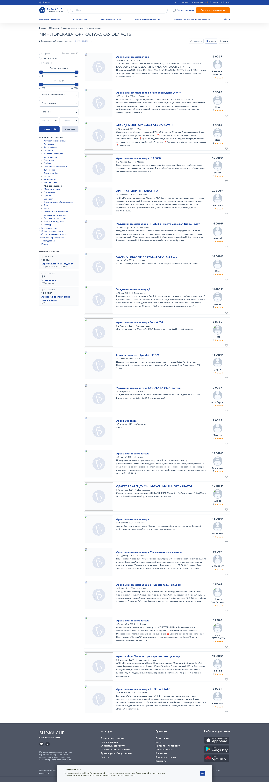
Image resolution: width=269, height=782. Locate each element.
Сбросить (70, 129)
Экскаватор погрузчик (55, 218)
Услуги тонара (48, 280)
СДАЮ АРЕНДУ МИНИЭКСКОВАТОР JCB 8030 (146, 257)
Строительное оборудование (58, 202)
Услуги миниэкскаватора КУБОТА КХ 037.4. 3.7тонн (148, 388)
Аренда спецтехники (49, 19)
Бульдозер (49, 160)
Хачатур (217, 435)
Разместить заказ (185, 10)
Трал (46, 208)
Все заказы (161, 753)
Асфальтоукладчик (53, 153)
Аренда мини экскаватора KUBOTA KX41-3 (143, 689)
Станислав (217, 468)
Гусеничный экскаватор (55, 166)
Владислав (217, 703)
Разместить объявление (212, 10)
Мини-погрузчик (52, 189)
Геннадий (217, 670)
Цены (158, 742)
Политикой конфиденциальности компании (82, 775)
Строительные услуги (111, 19)
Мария (217, 172)
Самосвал (48, 199)
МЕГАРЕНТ (217, 566)
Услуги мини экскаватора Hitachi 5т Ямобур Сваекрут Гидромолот (158, 224)
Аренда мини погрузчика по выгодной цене (55, 298)
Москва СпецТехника (217, 601)
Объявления (197, 2)
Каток (47, 176)
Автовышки (49, 144)
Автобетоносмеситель (55, 140)
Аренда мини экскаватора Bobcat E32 (139, 322)
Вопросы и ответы (165, 757)
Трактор (48, 205)
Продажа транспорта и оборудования (191, 19)
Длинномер (49, 169)
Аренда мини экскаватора (132, 519)
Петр (217, 107)
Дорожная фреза (52, 173)
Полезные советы (165, 749)
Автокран (48, 150)
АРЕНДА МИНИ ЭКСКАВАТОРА (137, 191)
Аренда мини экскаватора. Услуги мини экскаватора (149, 552)
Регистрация (162, 738)
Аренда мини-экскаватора (132, 454)
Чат (177, 2)
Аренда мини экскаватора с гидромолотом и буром (148, 585)
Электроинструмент (54, 221)
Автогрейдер (50, 147)
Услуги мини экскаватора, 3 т (134, 290)
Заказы (184, 2)
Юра (217, 271)
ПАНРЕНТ (217, 533)
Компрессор (50, 179)
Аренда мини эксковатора (132, 57)
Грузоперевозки (80, 19)
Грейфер (48, 163)
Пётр (217, 336)
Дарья (217, 369)
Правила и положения (167, 746)
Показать (49, 129)
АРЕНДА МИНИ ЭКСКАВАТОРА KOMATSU (144, 125)
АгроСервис (217, 402)
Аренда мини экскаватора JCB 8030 (138, 158)
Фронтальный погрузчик (56, 211)
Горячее (214, 2)
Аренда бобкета (126, 421)
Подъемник (49, 192)
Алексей (217, 238)
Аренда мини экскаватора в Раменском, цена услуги (148, 93)
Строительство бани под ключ (57, 263)
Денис (217, 304)
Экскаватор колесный (55, 215)
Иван (217, 140)
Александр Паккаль (217, 73)
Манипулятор (50, 182)
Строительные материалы (147, 19)
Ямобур (48, 224)
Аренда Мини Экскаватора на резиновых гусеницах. (149, 656)
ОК (202, 773)
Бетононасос (50, 157)
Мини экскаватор (53, 186)
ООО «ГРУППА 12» (217, 637)
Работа (226, 19)
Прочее (47, 195)
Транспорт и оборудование (116, 753)
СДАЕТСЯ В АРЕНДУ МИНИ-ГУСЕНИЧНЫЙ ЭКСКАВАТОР (154, 486)
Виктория (218, 205)
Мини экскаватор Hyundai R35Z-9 (137, 355)
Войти (224, 2)
